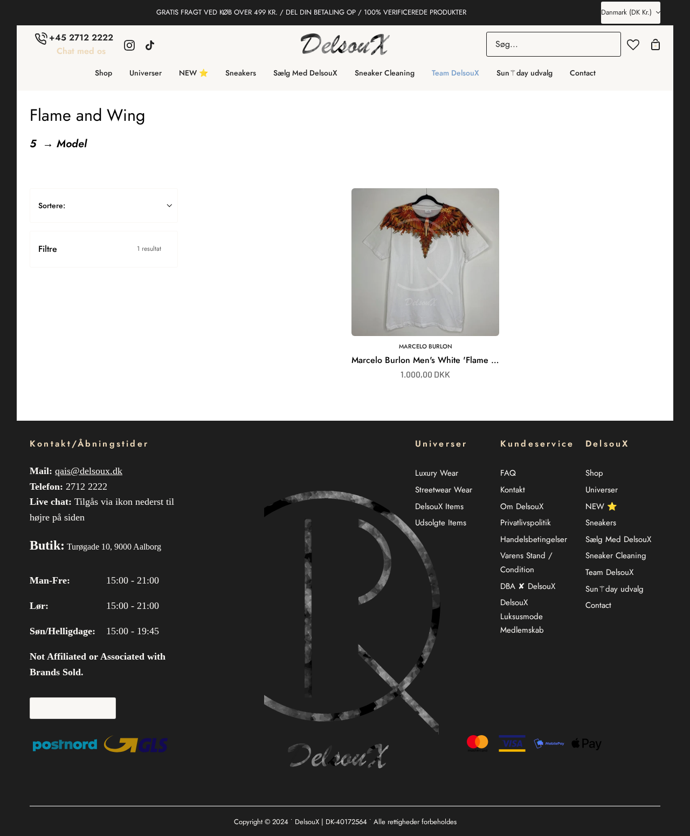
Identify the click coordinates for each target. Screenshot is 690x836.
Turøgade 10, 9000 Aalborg (114, 546)
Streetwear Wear (443, 490)
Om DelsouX (521, 506)
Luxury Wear (436, 473)
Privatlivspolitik (525, 523)
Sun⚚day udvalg (614, 589)
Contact (598, 606)
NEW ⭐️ (601, 506)
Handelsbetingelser (533, 539)
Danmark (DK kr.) (626, 12)
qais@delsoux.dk (88, 470)
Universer (601, 490)
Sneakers (600, 523)
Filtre (99, 249)
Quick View (460, 324)
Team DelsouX (609, 572)
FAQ (508, 473)
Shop (594, 473)
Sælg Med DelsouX (618, 539)
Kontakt (512, 490)
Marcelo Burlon (425, 346)
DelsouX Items (439, 506)
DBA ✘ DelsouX (527, 586)
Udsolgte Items (440, 523)
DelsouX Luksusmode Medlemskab (522, 616)
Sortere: (51, 205)
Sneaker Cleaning (615, 556)
